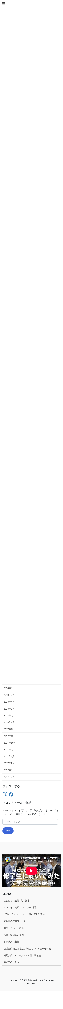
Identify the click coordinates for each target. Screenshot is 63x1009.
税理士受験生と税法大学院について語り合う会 (27, 948)
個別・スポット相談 (14, 928)
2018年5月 (9, 695)
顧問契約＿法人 (11, 962)
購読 (8, 830)
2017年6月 (9, 770)
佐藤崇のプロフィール (15, 921)
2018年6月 (9, 688)
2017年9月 (9, 749)
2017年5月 (9, 777)
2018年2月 (9, 715)
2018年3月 (9, 708)
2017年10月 (10, 743)
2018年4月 (9, 701)
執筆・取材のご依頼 (14, 934)
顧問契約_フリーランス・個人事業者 (22, 955)
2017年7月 (9, 763)
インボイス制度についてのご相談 (20, 907)
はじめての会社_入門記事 (17, 900)
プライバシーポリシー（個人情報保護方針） (26, 914)
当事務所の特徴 (11, 941)
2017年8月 (9, 756)
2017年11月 (10, 736)
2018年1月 (9, 722)
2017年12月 (10, 729)
